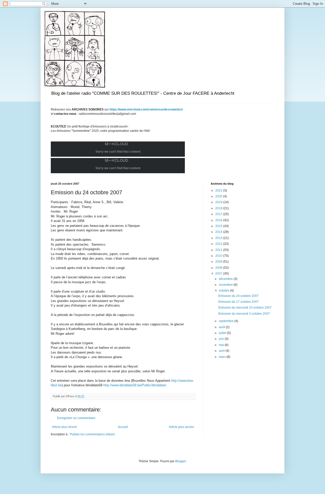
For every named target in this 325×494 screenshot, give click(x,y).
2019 (219, 202)
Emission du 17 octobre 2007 (238, 302)
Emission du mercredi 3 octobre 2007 (244, 313)
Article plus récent (64, 427)
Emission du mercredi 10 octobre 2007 (245, 307)
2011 (219, 250)
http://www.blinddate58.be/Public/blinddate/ (134, 385)
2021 (219, 190)
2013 (219, 238)
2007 (219, 273)
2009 (219, 261)
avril (222, 351)
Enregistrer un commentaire (76, 418)
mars (222, 357)
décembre (226, 279)
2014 (219, 232)
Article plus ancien (181, 427)
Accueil (123, 427)
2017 (219, 214)
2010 (219, 256)
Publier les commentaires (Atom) (92, 434)
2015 (219, 226)
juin (222, 339)
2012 (219, 244)
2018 (219, 208)
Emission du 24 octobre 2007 (238, 296)
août (222, 327)
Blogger (180, 461)
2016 (219, 220)
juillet (223, 333)
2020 (219, 196)
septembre (226, 321)
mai (222, 345)
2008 (219, 267)
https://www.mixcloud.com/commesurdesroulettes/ (146, 109)
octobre (224, 290)
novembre (226, 284)
